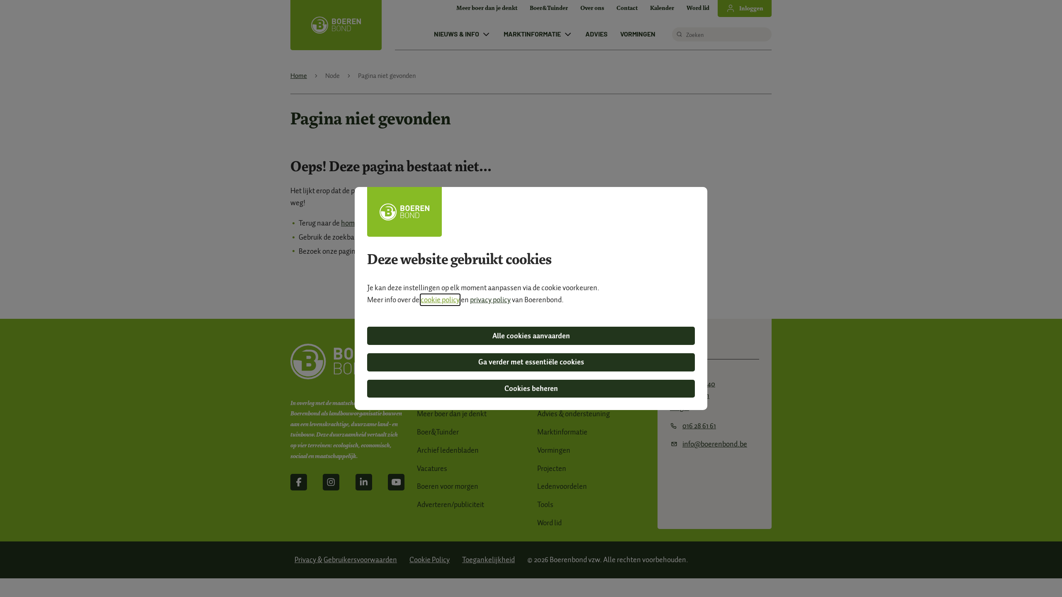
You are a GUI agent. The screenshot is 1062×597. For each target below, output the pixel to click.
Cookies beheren (531, 388)
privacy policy (490, 299)
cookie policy (440, 299)
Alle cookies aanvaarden (531, 335)
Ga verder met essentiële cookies (531, 362)
